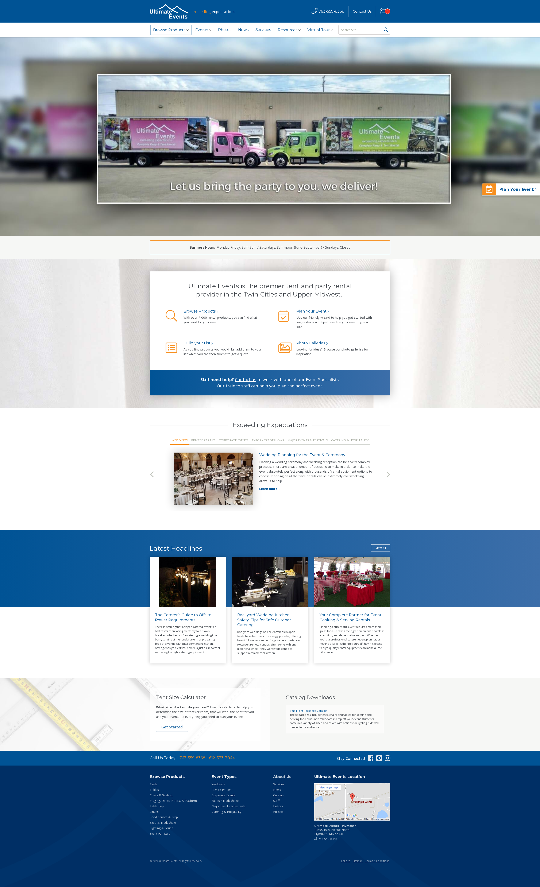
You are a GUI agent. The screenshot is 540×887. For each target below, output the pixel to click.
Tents (154, 784)
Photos (224, 29)
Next (388, 474)
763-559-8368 (192, 758)
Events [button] (202, 30)
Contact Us (362, 11)
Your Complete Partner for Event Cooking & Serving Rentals (350, 617)
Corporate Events (223, 795)
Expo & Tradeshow (163, 823)
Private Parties (221, 790)
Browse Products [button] (169, 30)
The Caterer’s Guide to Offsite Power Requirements (183, 617)
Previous (152, 474)
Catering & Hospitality (226, 812)
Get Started (172, 726)
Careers (278, 795)
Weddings (218, 784)
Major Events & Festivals (229, 806)
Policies (278, 812)
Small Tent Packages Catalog (308, 711)
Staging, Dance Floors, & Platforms (174, 801)
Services (263, 29)
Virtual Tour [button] (319, 30)
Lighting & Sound (161, 828)
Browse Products (200, 311)
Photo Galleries (310, 343)
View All (380, 548)
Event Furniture (160, 834)
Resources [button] (288, 30)
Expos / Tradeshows (225, 801)
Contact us (245, 379)
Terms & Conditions (377, 861)
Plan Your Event (311, 311)
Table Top (157, 806)
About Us (282, 776)
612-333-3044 (222, 758)
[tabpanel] (270, 478)
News (243, 29)
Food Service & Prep (164, 817)
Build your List (197, 343)
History (278, 806)
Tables (154, 790)
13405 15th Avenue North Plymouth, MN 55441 (335, 830)
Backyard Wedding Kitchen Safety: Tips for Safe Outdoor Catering (264, 620)
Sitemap (358, 861)
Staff (276, 801)
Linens (154, 812)
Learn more (268, 489)
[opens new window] (352, 802)
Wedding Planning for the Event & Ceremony (302, 455)
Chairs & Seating (161, 795)
